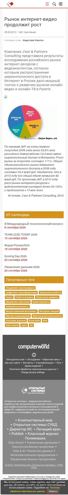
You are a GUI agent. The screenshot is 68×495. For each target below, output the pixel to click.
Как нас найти (12, 362)
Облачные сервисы (47, 297)
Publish (18, 434)
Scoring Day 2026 (15, 256)
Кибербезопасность (17, 306)
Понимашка (35, 438)
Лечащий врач (48, 429)
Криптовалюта (41, 301)
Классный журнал (43, 434)
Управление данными (42, 442)
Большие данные (16, 320)
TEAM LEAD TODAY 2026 (20, 234)
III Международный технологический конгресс (33, 224)
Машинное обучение (18, 301)
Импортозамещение (18, 316)
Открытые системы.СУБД (35, 425)
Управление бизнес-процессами (33, 459)
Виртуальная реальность (47, 316)
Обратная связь (51, 359)
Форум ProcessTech (17, 245)
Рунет (9, 297)
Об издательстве (15, 359)
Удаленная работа (50, 292)
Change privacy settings (33, 372)
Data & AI (19, 451)
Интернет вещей (49, 311)
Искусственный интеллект (21, 311)
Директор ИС (21, 429)
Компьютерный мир (35, 420)
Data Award (12, 325)
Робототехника (24, 297)
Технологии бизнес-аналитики (33, 446)
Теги (58, 362)
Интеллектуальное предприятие (32, 455)
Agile (24, 325)
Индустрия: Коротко (33, 40)
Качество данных (40, 451)
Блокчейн (34, 320)
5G (31, 325)
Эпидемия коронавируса (20, 287)
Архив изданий (33, 366)
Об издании (33, 359)
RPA (45, 320)
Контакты (28, 362)
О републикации (45, 362)
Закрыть (53, 491)
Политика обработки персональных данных (32, 369)
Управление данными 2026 (22, 267)
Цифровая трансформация (21, 292)
